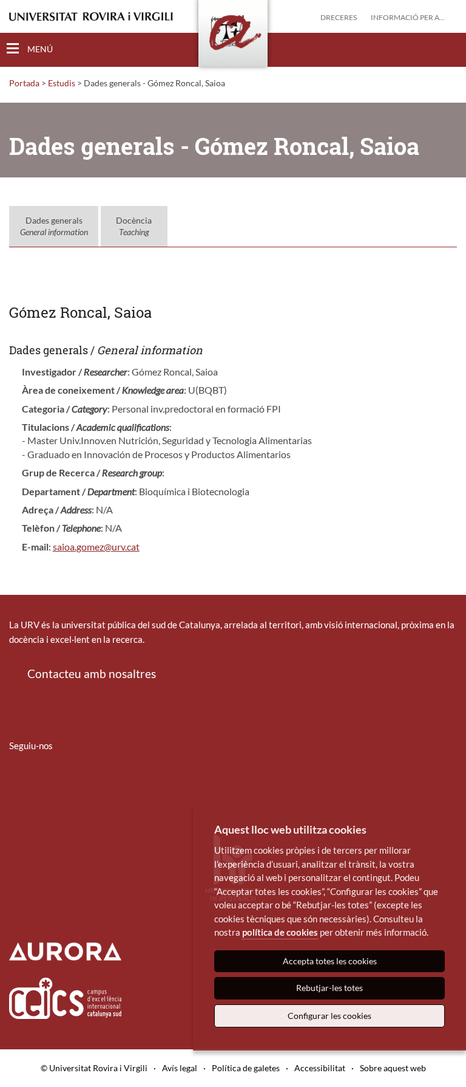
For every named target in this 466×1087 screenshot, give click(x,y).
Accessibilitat (319, 1068)
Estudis (61, 83)
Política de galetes (246, 1068)
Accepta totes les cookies (330, 961)
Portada (24, 83)
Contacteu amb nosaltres (91, 674)
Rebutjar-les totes (329, 987)
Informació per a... (408, 17)
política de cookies (280, 932)
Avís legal (179, 1068)
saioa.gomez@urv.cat (96, 546)
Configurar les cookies (329, 1015)
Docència (134, 226)
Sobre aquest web (393, 1068)
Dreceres (338, 17)
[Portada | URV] (233, 36)
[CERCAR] (447, 49)
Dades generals (54, 226)
